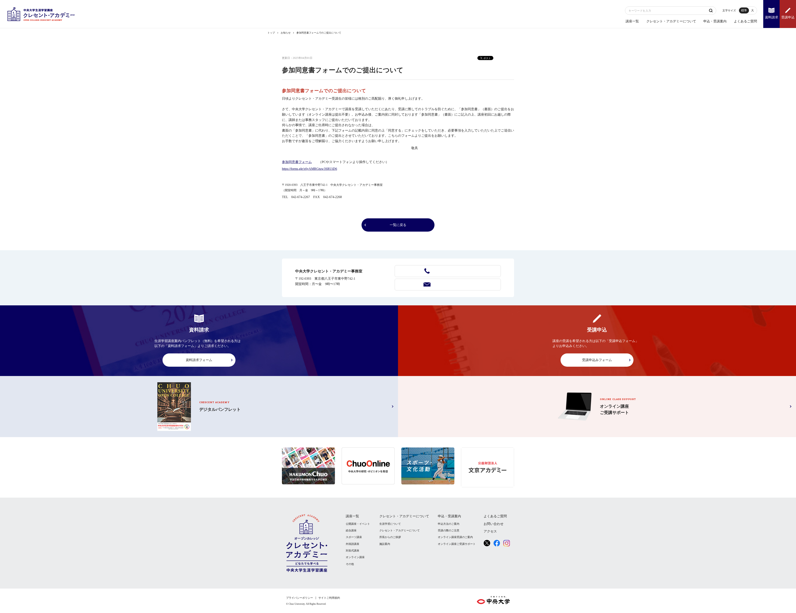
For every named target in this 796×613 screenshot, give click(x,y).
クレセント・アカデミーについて (671, 21)
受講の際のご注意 (448, 530)
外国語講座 (352, 543)
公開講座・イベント (358, 523)
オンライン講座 (355, 557)
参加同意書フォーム (297, 162)
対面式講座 (352, 550)
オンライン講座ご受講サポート (457, 543)
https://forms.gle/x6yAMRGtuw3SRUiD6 (309, 168)
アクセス (490, 531)
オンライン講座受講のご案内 (455, 537)
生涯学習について (390, 523)
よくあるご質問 (745, 21)
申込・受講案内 (715, 21)
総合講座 (351, 530)
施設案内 (384, 543)
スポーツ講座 (354, 537)
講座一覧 (632, 21)
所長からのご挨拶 (390, 537)
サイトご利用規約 (329, 597)
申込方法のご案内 (448, 523)
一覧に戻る (398, 225)
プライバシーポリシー (299, 597)
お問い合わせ (448, 284)
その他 (350, 564)
